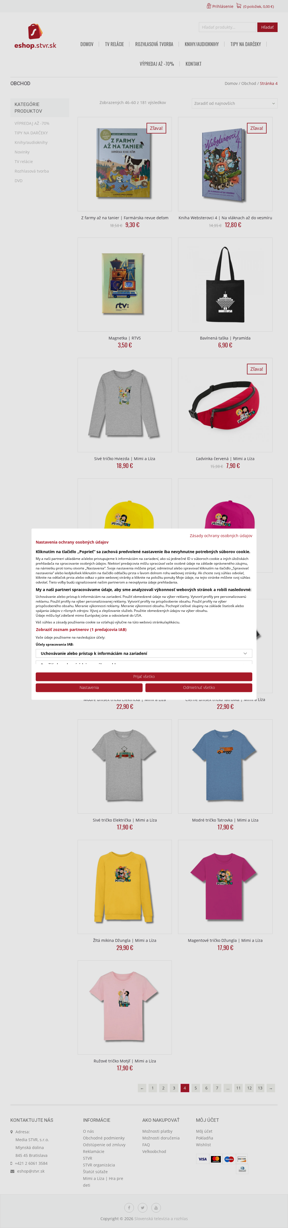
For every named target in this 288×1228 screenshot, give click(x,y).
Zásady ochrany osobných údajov (221, 535)
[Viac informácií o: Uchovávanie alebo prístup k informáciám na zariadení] (245, 653)
